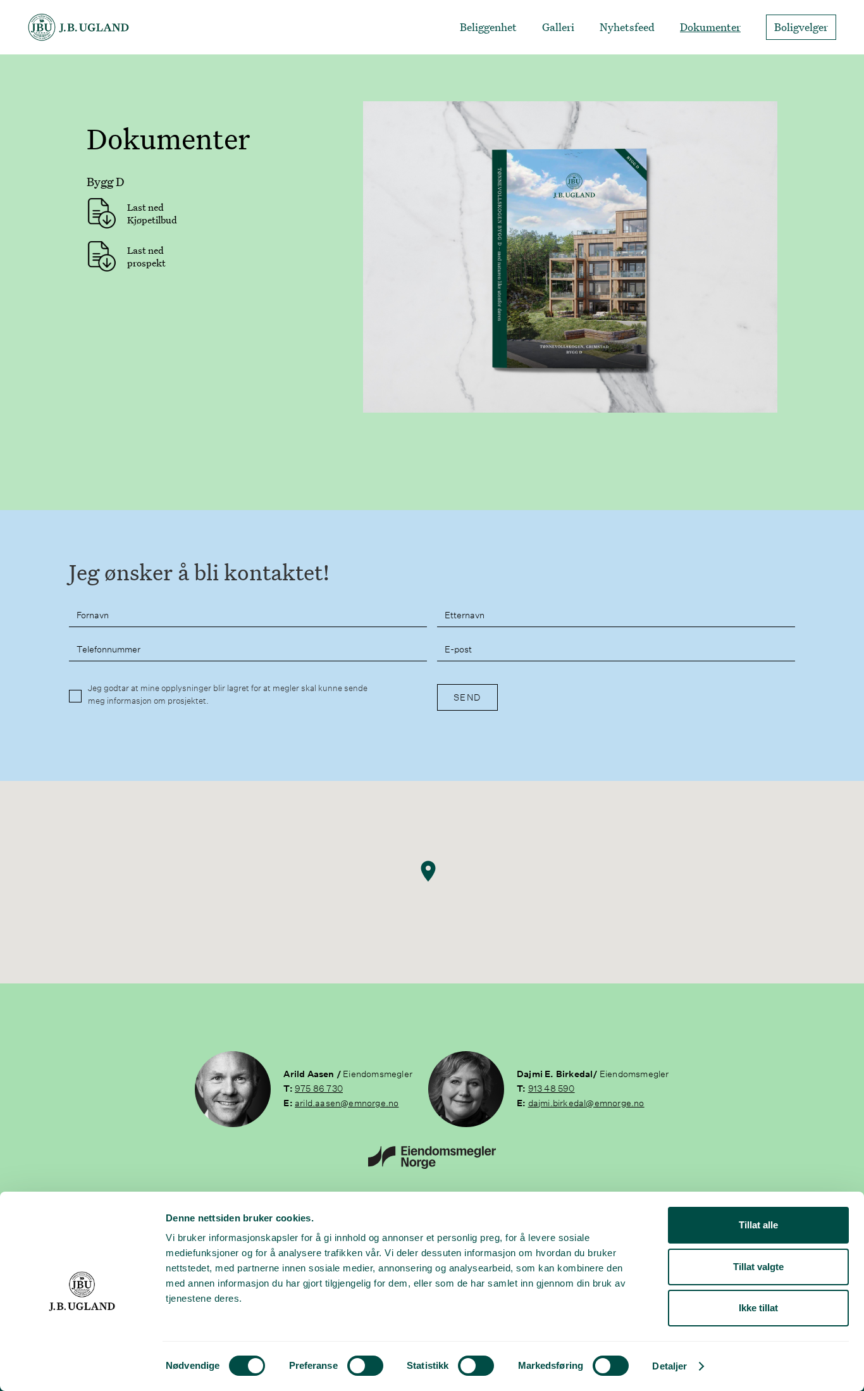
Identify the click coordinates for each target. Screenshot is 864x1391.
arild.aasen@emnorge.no (346, 1103)
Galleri (558, 27)
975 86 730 (319, 1088)
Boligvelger (801, 27)
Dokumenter (710, 27)
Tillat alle (758, 1224)
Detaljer (669, 1366)
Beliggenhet (488, 27)
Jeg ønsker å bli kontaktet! (199, 572)
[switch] (365, 1366)
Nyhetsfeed (627, 27)
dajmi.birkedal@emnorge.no (586, 1103)
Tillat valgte (758, 1266)
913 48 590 (551, 1088)
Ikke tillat (758, 1307)
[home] (78, 27)
